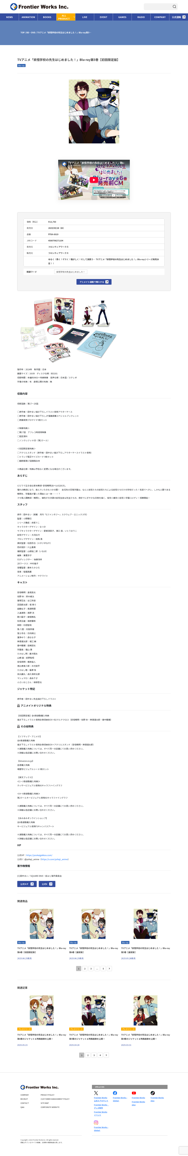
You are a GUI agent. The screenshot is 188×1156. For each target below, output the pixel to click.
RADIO (141, 17)
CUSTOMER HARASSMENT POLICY (55, 1099)
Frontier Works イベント (100, 1113)
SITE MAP (45, 1103)
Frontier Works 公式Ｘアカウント (101, 1099)
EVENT (103, 17)
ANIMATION (28, 17)
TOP (22, 32)
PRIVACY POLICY (47, 1095)
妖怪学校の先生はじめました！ (70, 271)
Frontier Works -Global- (120, 1099)
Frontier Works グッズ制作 (101, 1106)
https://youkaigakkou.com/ (39, 855)
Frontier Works (138, 1097)
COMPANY (160, 17)
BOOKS (47, 17)
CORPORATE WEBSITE (50, 1107)
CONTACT (24, 1103)
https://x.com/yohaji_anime (54, 859)
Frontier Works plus (138, 1103)
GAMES (122, 17)
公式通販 (176, 17)
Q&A (22, 1107)
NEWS (9, 17)
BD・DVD (30, 32)
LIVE (84, 17)
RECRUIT (24, 1099)
